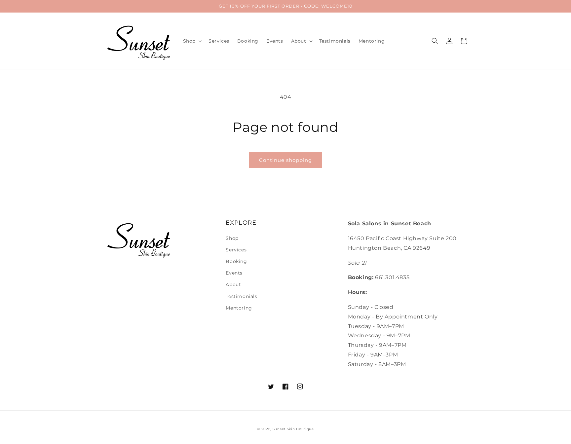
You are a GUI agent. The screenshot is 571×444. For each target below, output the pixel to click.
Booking (236, 261)
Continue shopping (285, 160)
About (233, 284)
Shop (232, 238)
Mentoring (239, 308)
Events (234, 273)
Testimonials (241, 296)
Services (236, 250)
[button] (192, 41)
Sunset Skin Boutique (293, 429)
